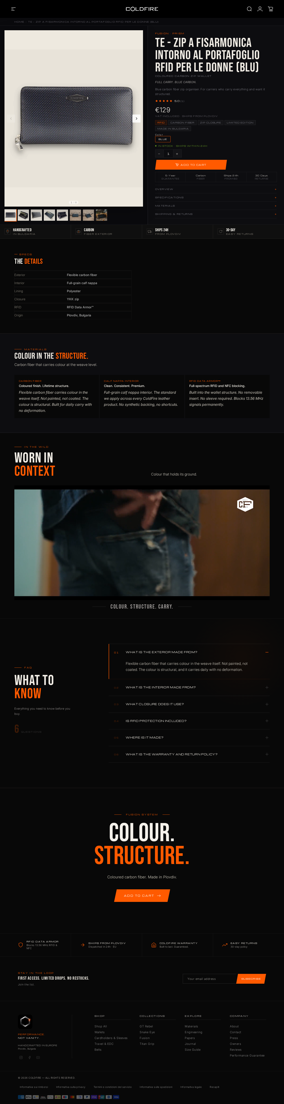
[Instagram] (21, 1057)
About (234, 1026)
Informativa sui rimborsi (34, 1087)
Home (19, 21)
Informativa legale (191, 1087)
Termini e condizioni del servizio (113, 1087)
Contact (235, 1032)
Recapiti (214, 1087)
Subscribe (251, 978)
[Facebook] (29, 1057)
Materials (191, 1026)
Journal (190, 1044)
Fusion (145, 1038)
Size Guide (192, 1049)
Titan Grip (147, 1044)
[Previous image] (11, 119)
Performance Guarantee (247, 1055)
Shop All (101, 1026)
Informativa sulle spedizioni (156, 1087)
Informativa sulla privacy (71, 1087)
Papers (190, 1038)
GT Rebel (146, 1026)
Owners (235, 1044)
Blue (163, 139)
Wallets (100, 1032)
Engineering (194, 1032)
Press (234, 1038)
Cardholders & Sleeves (111, 1038)
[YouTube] (38, 1057)
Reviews (236, 1049)
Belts (98, 1049)
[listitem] (10, 215)
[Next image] (136, 119)
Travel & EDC (104, 1044)
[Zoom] (137, 36)
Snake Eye (147, 1032)
